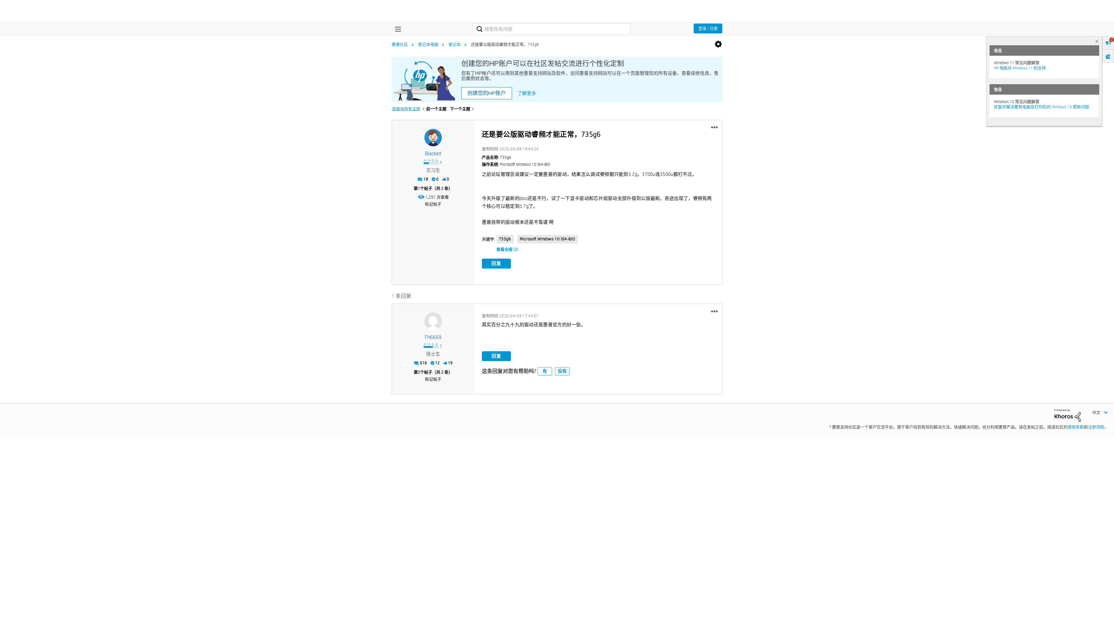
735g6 (505, 239)
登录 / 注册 (708, 28)
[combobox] (551, 29)
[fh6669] (433, 321)
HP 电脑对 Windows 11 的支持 (1020, 68)
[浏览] (397, 29)
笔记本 (455, 44)
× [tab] (1097, 41)
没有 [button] (562, 371)
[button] (714, 127)
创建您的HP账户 (486, 93)
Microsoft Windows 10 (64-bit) (547, 239)
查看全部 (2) (507, 249)
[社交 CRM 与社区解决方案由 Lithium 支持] (1068, 414)
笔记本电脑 (428, 44)
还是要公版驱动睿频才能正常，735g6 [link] (505, 44)
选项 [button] (718, 44)
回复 (496, 263)
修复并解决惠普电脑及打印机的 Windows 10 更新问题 (1041, 106)
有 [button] (544, 371)
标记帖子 (433, 204)
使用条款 (1076, 427)
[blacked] (433, 137)
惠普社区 (400, 44)
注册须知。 (1098, 427)
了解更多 (527, 93)
